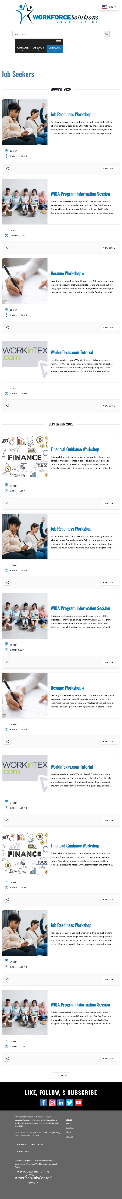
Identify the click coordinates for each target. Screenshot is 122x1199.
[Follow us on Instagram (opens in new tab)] (53, 1105)
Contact (69, 1136)
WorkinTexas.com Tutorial (72, 352)
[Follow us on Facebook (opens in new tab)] (44, 1105)
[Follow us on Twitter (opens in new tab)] (70, 1105)
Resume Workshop (66, 273)
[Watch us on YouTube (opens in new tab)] (79, 1105)
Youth (68, 1123)
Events (69, 1119)
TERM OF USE (37, 1145)
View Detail (109, 168)
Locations (70, 1128)
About (68, 1132)
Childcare (55, 47)
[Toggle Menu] (58, 41)
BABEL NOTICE (24, 1151)
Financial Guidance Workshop (75, 449)
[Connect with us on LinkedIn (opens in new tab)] (61, 1105)
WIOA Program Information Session (80, 193)
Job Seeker (23, 47)
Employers (38, 47)
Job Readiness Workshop (71, 114)
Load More (61, 1075)
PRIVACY (21, 1145)
